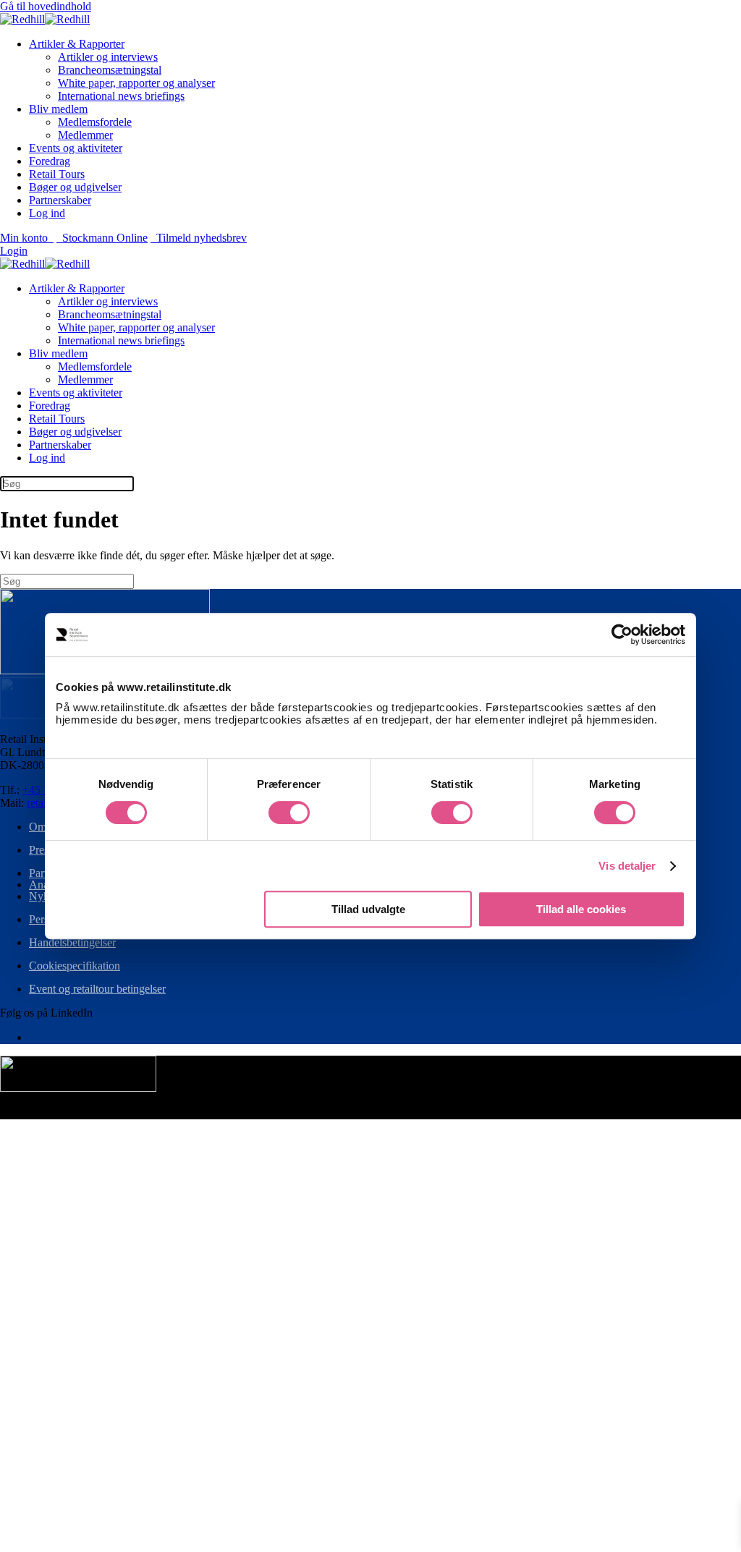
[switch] (289, 812)
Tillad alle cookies (581, 909)
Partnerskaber (60, 200)
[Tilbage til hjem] (45, 19)
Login (13, 251)
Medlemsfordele (95, 122)
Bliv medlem (58, 109)
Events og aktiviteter (75, 148)
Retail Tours (57, 174)
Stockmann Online (102, 238)
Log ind (47, 213)
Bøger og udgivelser (75, 187)
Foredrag (49, 161)
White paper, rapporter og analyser (136, 83)
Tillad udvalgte (368, 909)
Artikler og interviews (108, 57)
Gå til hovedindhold (45, 6)
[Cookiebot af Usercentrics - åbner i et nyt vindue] (622, 634)
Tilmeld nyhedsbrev (199, 238)
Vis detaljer (627, 866)
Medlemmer (85, 135)
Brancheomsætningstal (109, 70)
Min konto (27, 238)
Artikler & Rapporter (76, 44)
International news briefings (121, 96)
